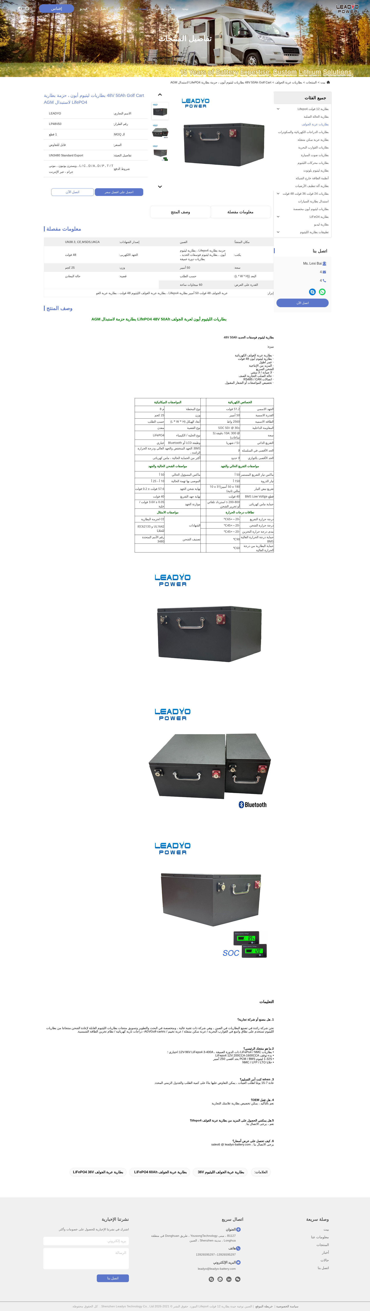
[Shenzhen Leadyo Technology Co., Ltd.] (346, 8)
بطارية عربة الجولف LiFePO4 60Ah (160, 1172)
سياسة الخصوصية (287, 1306)
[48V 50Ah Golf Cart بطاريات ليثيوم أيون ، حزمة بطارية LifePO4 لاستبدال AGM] (224, 141)
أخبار (325, 1252)
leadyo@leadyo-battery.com (217, 1268)
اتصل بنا (101, 8)
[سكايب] (312, 292)
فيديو (84, 8)
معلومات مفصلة (240, 212)
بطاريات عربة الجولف (288, 82)
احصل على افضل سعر (119, 192)
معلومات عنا (165, 8)
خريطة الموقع (264, 1306)
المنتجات (141, 8)
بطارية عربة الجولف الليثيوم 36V (221, 1172)
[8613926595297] (220, 1280)
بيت (185, 8)
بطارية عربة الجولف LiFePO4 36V (98, 1172)
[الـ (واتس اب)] (322, 292)
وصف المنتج (180, 212)
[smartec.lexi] (211, 1280)
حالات (325, 1260)
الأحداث (121, 8)
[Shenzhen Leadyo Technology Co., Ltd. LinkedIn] (229, 1280)
